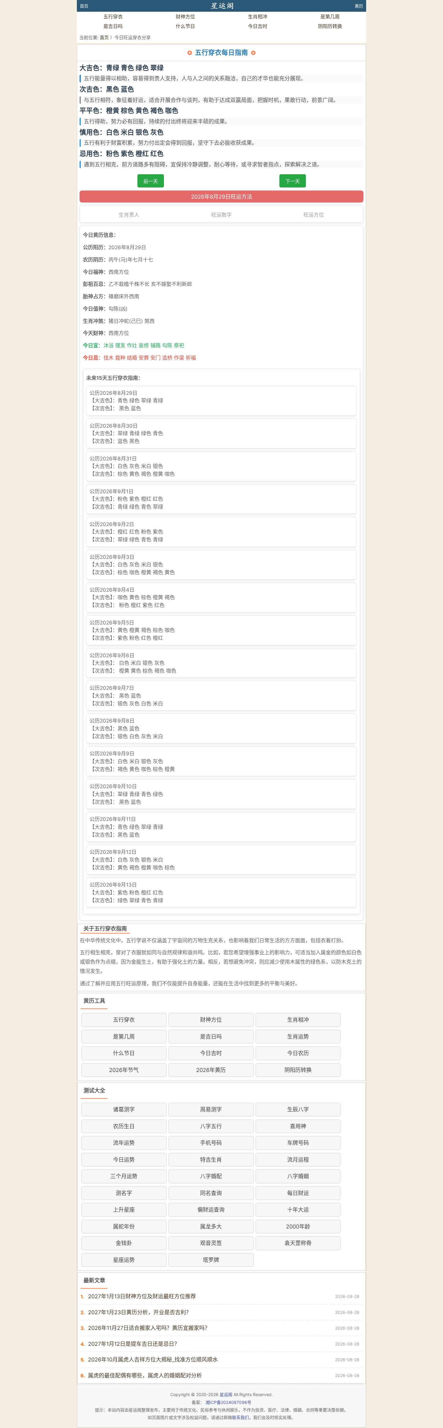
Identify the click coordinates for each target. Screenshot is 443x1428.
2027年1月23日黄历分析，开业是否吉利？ (139, 1312)
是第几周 (330, 17)
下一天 (292, 181)
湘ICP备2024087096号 (228, 1402)
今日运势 (124, 1160)
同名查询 (211, 1193)
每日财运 (298, 1193)
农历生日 (124, 1126)
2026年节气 (124, 1070)
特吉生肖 (211, 1160)
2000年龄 (298, 1226)
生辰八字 (298, 1109)
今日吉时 (257, 26)
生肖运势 (298, 1036)
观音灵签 (211, 1243)
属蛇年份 (124, 1226)
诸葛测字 (124, 1109)
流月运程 (298, 1160)
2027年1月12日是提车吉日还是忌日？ (134, 1344)
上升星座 (124, 1210)
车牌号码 (298, 1143)
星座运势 (124, 1260)
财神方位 (185, 17)
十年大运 (298, 1210)
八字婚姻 (298, 1176)
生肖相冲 (257, 17)
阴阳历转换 (330, 26)
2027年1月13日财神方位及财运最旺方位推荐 (142, 1296)
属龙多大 (211, 1226)
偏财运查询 (211, 1210)
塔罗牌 (211, 1260)
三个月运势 (123, 1176)
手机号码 (211, 1143)
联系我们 (240, 1417)
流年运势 (124, 1143)
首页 (84, 5)
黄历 (359, 5)
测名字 (124, 1193)
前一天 (150, 181)
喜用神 (298, 1126)
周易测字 (211, 1109)
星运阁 (226, 1394)
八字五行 (211, 1126)
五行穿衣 (113, 17)
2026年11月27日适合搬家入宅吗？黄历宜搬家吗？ (149, 1328)
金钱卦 (124, 1243)
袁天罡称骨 (298, 1243)
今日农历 (298, 1053)
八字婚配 (211, 1176)
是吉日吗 (113, 26)
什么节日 (185, 26)
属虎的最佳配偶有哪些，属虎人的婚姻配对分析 (145, 1375)
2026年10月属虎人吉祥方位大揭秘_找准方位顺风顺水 (153, 1359)
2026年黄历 (211, 1070)
